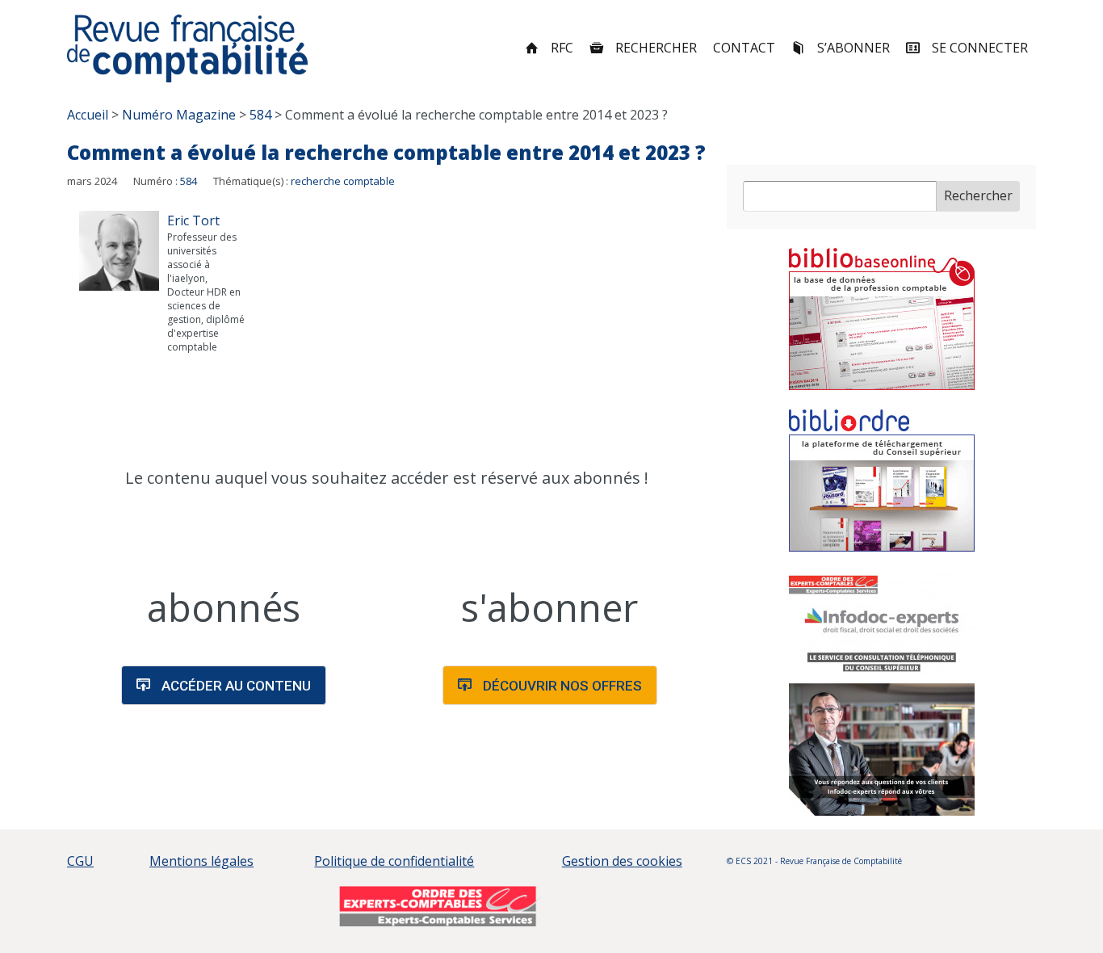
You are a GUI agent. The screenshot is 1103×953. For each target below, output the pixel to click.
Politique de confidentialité (394, 861)
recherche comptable (343, 181)
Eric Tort (193, 220)
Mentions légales (201, 861)
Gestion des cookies (622, 861)
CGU (80, 861)
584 (188, 181)
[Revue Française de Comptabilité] (187, 48)
